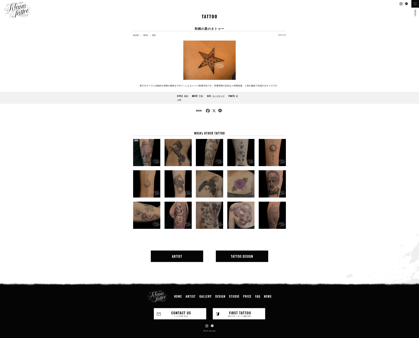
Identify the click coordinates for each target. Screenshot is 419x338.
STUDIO (234, 296)
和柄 (186, 95)
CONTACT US (181, 313)
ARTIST (145, 35)
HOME (178, 296)
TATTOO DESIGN (242, 256)
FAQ (257, 296)
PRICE (247, 296)
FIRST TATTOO (240, 313)
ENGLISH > (415, 13)
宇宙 (201, 95)
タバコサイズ (218, 95)
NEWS (268, 296)
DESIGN (220, 296)
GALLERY (136, 35)
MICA (154, 35)
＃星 (179, 99)
